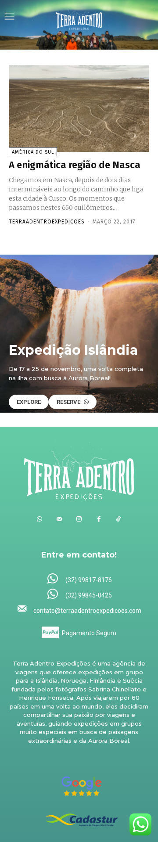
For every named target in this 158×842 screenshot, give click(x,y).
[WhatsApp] (39, 519)
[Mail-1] (59, 519)
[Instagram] (79, 519)
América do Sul (33, 152)
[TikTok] (118, 519)
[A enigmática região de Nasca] (79, 108)
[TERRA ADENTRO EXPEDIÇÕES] (79, 17)
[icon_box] (79, 579)
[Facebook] (99, 519)
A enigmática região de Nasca (74, 165)
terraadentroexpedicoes (47, 222)
